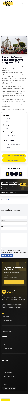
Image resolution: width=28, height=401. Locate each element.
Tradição (9, 147)
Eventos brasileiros (7, 369)
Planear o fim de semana (8, 376)
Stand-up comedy (7, 352)
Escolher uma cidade (7, 372)
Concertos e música (7, 341)
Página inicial (6, 316)
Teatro (4, 344)
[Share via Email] (20, 174)
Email (3, 220)
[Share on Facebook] (7, 174)
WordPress (18, 393)
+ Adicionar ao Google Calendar (14, 155)
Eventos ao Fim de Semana (13, 144)
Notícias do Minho (7, 331)
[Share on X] (12, 174)
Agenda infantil (6, 327)
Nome (3, 215)
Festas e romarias (7, 355)
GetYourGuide (9, 199)
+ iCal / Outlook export (14, 160)
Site (2, 226)
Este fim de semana (7, 320)
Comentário (4, 231)
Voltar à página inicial (10, 388)
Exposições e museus (7, 348)
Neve (8, 393)
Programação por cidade (8, 324)
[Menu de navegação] (25, 3)
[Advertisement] (14, 20)
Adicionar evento (13, 282)
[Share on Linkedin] (16, 174)
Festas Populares (11, 146)
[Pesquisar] (22, 3)
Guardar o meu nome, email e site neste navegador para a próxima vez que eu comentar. (13, 251)
